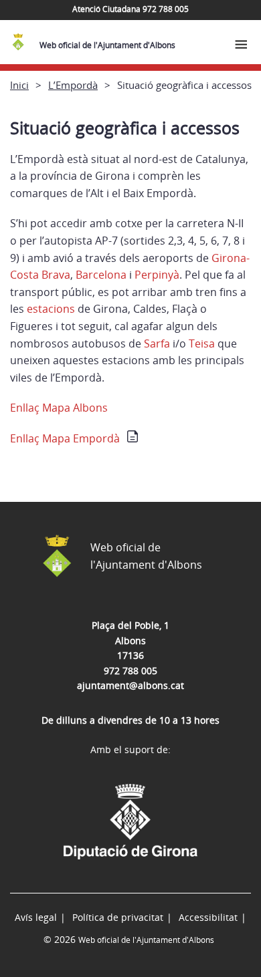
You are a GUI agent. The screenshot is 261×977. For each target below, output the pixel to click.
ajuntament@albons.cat (130, 685)
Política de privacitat (117, 917)
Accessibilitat (208, 917)
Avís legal (36, 917)
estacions (51, 308)
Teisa (202, 343)
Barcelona (101, 274)
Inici (19, 85)
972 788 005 (130, 670)
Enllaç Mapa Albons (59, 407)
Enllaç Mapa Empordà (65, 438)
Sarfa (157, 343)
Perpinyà (157, 274)
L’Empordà (73, 85)
